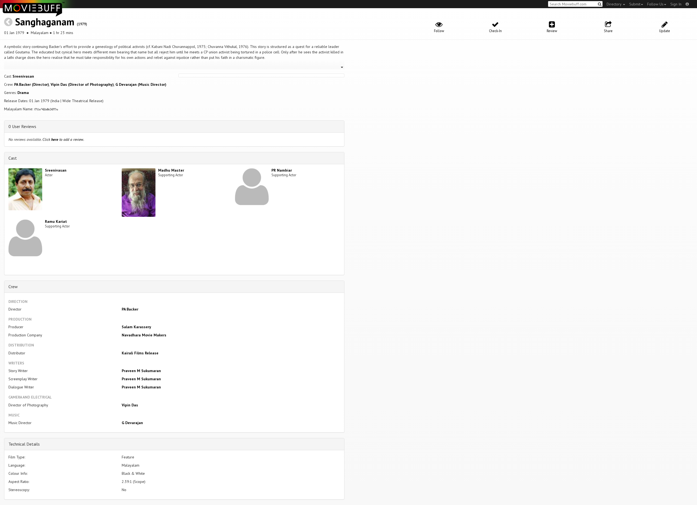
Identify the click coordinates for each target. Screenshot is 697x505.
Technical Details (24, 444)
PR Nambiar (281, 170)
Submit (634, 4)
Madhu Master (171, 170)
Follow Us (655, 4)
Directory (614, 4)
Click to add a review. (63, 139)
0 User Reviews (22, 126)
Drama (23, 92)
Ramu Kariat (56, 221)
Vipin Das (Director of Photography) (82, 84)
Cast (12, 158)
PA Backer (130, 309)
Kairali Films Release (140, 353)
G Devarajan (132, 422)
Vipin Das (130, 405)
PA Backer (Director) (31, 84)
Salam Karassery (136, 326)
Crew (13, 286)
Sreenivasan (23, 76)
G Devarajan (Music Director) (140, 84)
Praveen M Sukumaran (141, 370)
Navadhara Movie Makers (144, 335)
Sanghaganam (44, 21)
